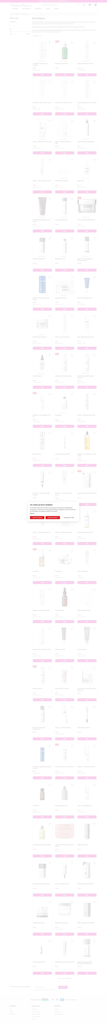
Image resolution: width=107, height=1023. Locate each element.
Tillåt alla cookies (37, 517)
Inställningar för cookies (69, 517)
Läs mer (32, 513)
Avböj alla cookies (52, 517)
